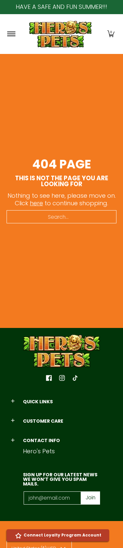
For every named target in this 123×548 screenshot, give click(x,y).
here (36, 203)
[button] (110, 34)
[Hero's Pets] (60, 34)
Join (90, 497)
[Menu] (11, 34)
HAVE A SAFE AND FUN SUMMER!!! (61, 7)
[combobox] (61, 216)
